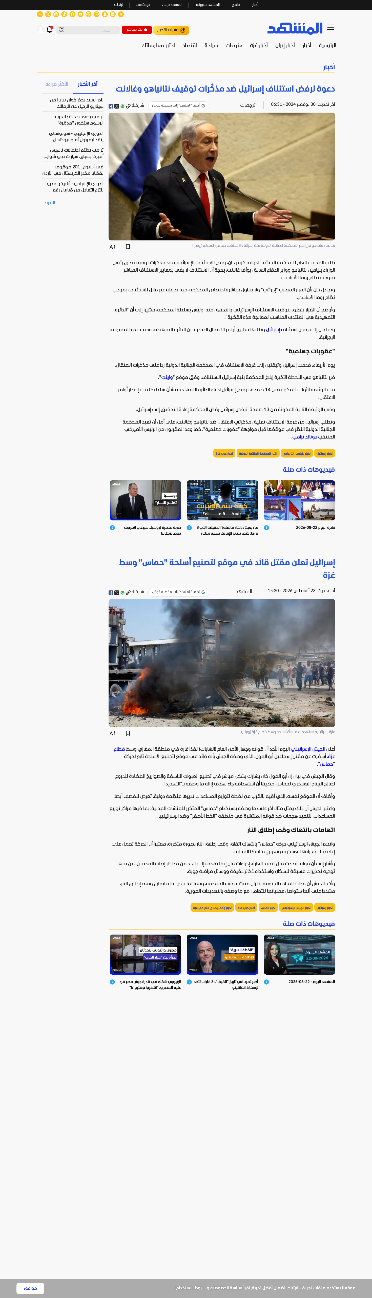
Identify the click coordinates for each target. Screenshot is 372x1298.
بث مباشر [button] (134, 29)
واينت (167, 377)
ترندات (118, 5)
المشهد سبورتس (207, 5)
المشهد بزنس (172, 5)
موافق (30, 1288)
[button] (186, 68)
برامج (236, 5)
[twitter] (116, 106)
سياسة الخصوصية (226, 1288)
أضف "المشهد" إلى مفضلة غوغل (176, 105)
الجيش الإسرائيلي (308, 749)
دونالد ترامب (304, 437)
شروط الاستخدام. (190, 1288)
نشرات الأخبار (168, 30)
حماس (326, 764)
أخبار (255, 5)
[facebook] (111, 106)
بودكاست (143, 5)
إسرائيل (273, 330)
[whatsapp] (122, 106)
